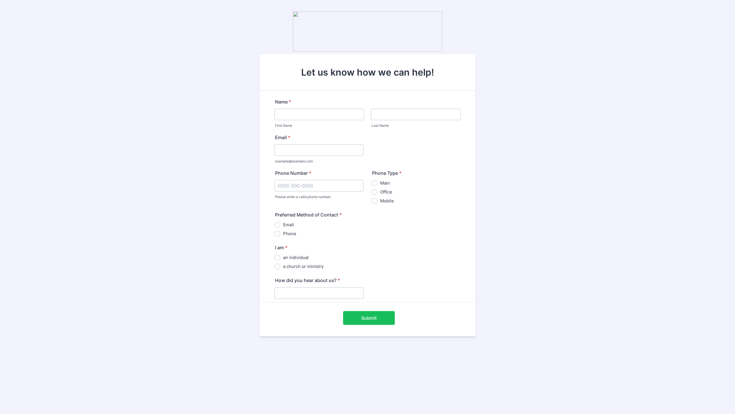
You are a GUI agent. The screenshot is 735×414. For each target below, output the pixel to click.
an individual (296, 257)
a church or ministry (303, 266)
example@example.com (294, 161)
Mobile (387, 201)
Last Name (380, 125)
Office (386, 192)
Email (282, 137)
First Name (283, 125)
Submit (369, 318)
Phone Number (293, 173)
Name (283, 102)
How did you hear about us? (307, 280)
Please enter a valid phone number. (303, 197)
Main (385, 183)
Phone (289, 233)
